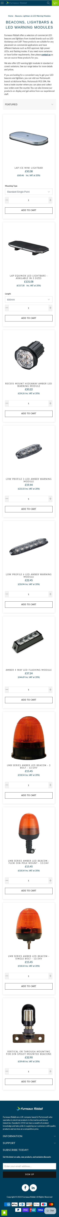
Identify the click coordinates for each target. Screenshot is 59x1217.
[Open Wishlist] (4, 1213)
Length (8, 294)
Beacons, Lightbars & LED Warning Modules (33, 16)
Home (10, 16)
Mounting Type (11, 186)
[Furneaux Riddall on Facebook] (25, 1187)
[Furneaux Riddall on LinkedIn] (33, 1187)
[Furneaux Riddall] (16, 3)
